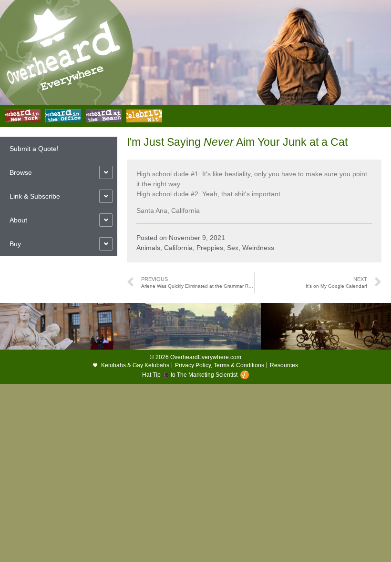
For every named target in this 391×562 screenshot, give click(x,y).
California (178, 247)
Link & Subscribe (35, 196)
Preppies (209, 247)
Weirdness (258, 247)
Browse (21, 172)
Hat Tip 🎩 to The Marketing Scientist (189, 374)
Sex (232, 247)
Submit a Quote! (34, 148)
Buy (15, 244)
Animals (148, 247)
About (18, 220)
